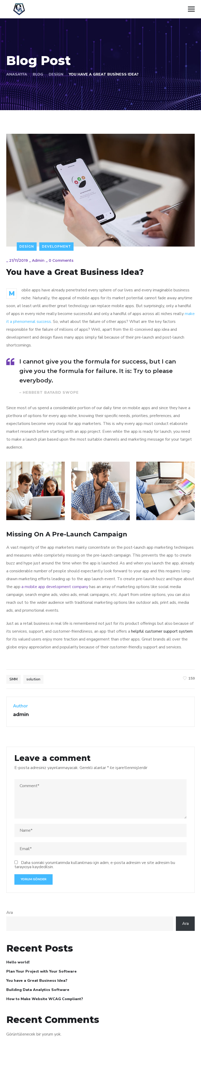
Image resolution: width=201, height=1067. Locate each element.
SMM (13, 679)
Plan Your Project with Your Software (41, 971)
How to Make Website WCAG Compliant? (44, 998)
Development (56, 246)
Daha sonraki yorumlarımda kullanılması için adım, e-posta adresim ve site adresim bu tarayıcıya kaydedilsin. (94, 865)
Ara (9, 912)
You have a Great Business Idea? (36, 980)
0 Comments (61, 260)
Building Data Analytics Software (37, 989)
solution (33, 679)
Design (56, 74)
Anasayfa (16, 74)
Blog (38, 74)
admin (38, 260)
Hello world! (18, 962)
